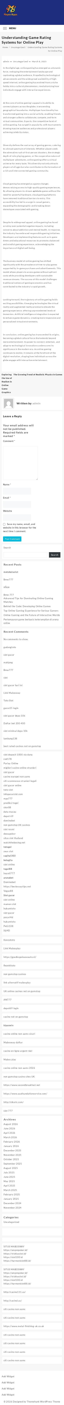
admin (6, 61)
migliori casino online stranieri (20, 767)
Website (7, 511)
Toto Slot (8, 700)
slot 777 (8, 1110)
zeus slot (8, 851)
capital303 (10, 855)
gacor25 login (11, 708)
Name (7, 484)
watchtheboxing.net (14, 842)
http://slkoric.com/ (14, 1102)
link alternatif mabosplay (17, 982)
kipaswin (8, 1025)
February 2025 (12, 1194)
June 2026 (9, 1128)
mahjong (8, 662)
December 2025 (12, 1150)
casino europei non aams (17, 776)
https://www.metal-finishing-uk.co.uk (24, 1326)
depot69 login (11, 1008)
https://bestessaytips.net (17, 886)
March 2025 (10, 1190)
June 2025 (9, 1177)
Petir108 (8, 926)
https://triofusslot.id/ (15, 1253)
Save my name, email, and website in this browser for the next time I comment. (19, 528)
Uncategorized (11, 1222)
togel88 (8, 869)
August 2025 (11, 1168)
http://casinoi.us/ (13, 1300)
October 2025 (11, 1159)
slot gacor (9, 654)
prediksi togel (11, 803)
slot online (9, 864)
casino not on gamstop (16, 1016)
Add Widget (8, 1376)
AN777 (8, 999)
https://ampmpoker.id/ (16, 1250)
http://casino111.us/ (15, 1292)
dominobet (9, 820)
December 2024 (12, 1203)
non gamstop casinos (15, 974)
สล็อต (7, 587)
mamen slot (10, 904)
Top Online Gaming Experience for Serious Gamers (31, 610)
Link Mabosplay (12, 948)
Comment (9, 441)
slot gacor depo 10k (14, 715)
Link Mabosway (12, 693)
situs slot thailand (13, 838)
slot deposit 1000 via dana (18, 754)
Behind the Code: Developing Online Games (27, 606)
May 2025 (9, 1181)
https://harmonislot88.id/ (17, 1260)
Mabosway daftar (13, 1042)
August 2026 (11, 1124)
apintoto (37, 191)
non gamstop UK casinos (17, 825)
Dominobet (10, 882)
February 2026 (12, 1141)
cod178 (8, 759)
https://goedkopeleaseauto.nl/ (20, 957)
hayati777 (9, 873)
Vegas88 (8, 891)
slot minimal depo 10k (16, 731)
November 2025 (13, 1155)
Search (7, 547)
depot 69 (8, 816)
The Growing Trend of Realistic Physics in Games (37, 374)
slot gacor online (13, 785)
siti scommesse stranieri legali (20, 781)
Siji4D (7, 930)
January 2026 (11, 1146)
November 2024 (13, 1207)
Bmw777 (8, 579)
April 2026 (9, 1133)
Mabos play (10, 1059)
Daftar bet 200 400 (14, 723)
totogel (8, 847)
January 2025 (11, 1198)
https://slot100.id (13, 1257)
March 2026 (10, 1137)
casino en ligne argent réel (18, 1051)
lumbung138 (10, 738)
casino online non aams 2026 (19, 1068)
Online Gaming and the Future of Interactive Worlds (32, 615)
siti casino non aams (14, 1309)
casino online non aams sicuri (19, 1033)
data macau (10, 811)
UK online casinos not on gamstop (22, 991)
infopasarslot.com (13, 794)
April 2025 (9, 1185)
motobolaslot (11, 572)
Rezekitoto (9, 965)
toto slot (8, 789)
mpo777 (8, 798)
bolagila (8, 860)
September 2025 (13, 1163)
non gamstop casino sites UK (19, 1076)
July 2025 (9, 1172)
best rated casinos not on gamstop (22, 746)
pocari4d (8, 917)
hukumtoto (9, 908)
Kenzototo (9, 940)
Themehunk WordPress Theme (43, 1401)
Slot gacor (9, 895)
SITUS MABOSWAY (14, 1246)
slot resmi (9, 829)
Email (7, 497)
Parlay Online (11, 763)
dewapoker (10, 833)
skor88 (7, 807)
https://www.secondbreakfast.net (22, 1085)
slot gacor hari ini (13, 685)
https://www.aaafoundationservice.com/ (25, 1093)
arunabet (8, 877)
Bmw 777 (9, 594)
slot (6, 677)
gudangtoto (10, 647)
